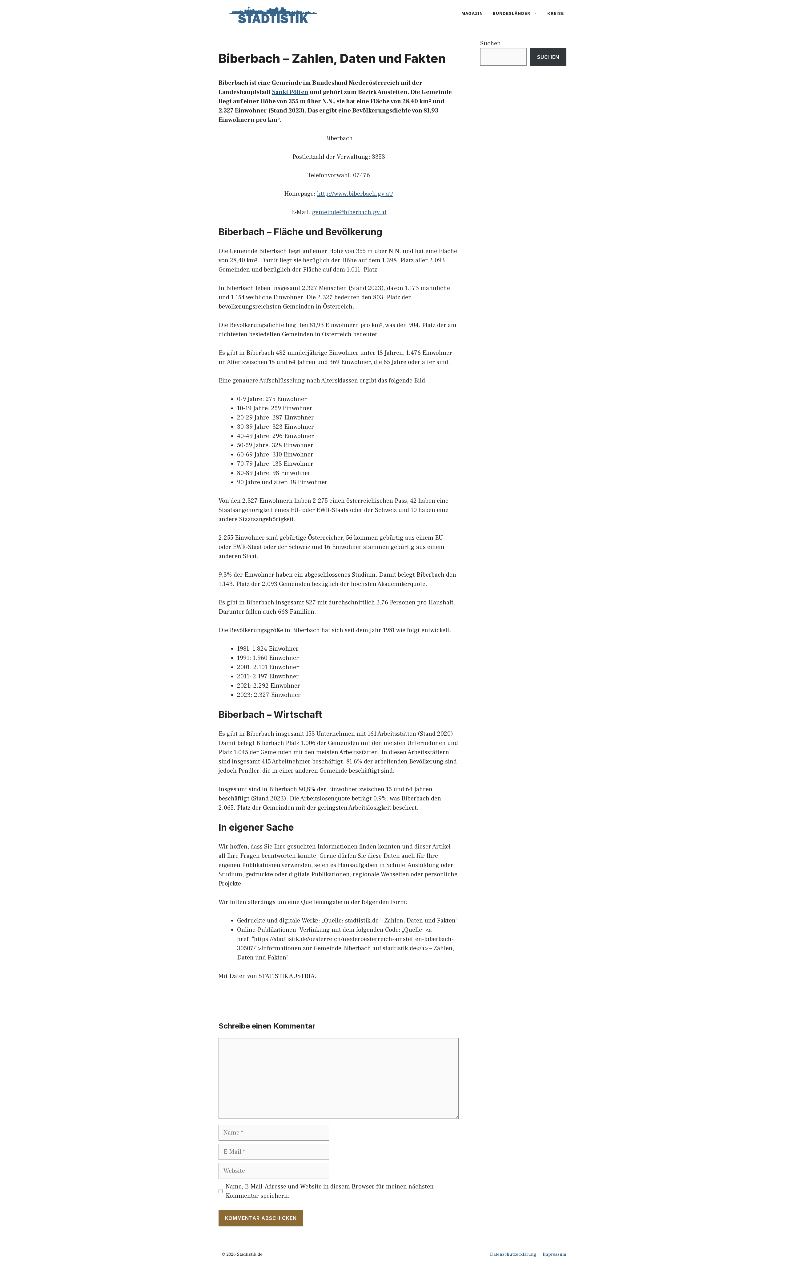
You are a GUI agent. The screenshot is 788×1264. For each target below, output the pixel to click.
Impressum (554, 1254)
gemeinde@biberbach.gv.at (349, 212)
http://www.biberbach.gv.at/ (355, 194)
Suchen (490, 43)
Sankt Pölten (290, 92)
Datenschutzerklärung (513, 1254)
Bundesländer (511, 13)
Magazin (472, 13)
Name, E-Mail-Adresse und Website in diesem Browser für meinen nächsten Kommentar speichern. (330, 1191)
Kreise (555, 13)
